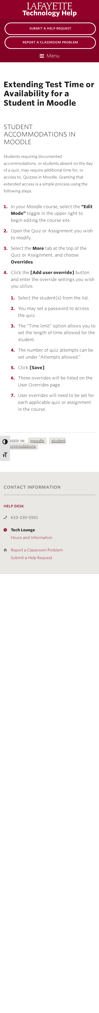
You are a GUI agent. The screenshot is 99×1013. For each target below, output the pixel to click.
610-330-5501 (24, 517)
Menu (53, 56)
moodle (37, 441)
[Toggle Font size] (5, 454)
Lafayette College (54, 6)
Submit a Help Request (50, 28)
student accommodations (35, 444)
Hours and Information (31, 537)
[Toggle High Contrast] (5, 441)
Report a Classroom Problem (50, 42)
